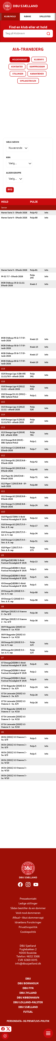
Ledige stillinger (28, 903)
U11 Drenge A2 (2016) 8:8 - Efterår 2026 (13, 498)
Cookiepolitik (28, 932)
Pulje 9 (33, 680)
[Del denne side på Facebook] (3, 1029)
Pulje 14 (33, 687)
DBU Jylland (28, 993)
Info (46, 213)
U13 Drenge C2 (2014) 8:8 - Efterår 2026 (13, 449)
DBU (28, 979)
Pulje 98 (33, 600)
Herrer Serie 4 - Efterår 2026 (14, 218)
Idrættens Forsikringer (28, 922)
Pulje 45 (33, 470)
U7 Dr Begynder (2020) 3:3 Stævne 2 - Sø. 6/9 (13, 687)
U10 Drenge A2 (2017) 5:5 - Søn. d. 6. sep (13, 526)
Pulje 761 (32, 434)
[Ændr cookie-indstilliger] (5, 1036)
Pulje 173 (32, 549)
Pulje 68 (33, 593)
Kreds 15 (34, 347)
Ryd (10, 190)
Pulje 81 (33, 270)
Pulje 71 (33, 477)
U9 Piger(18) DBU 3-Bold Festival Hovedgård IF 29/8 (13, 562)
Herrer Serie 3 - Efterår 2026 (14, 213)
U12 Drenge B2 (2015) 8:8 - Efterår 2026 (13, 469)
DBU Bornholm (28, 983)
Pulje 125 (32, 644)
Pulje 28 (33, 695)
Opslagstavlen (28, 81)
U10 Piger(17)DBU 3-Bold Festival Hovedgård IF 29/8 (13, 518)
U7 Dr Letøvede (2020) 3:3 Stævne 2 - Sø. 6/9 (13, 695)
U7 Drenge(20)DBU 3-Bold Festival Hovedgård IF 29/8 (13, 664)
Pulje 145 (32, 276)
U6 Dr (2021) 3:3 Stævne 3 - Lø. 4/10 (14, 761)
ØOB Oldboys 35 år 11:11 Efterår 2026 (12, 284)
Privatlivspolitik (28, 927)
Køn (8, 158)
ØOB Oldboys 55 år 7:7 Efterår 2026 (13, 355)
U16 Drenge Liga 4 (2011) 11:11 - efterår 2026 (13, 388)
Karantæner (37, 74)
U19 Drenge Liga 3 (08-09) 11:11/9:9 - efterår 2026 (13, 375)
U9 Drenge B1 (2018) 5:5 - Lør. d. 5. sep (13, 592)
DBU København (28, 998)
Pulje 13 (33, 562)
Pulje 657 (32, 421)
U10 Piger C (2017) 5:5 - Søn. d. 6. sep (12, 549)
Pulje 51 (33, 541)
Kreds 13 (34, 339)
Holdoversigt (19, 60)
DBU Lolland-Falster (28, 1002)
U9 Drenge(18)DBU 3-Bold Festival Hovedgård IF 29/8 (13, 569)
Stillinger (17, 74)
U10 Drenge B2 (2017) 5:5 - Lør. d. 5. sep (13, 533)
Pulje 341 (32, 375)
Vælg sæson (12, 142)
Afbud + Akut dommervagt (28, 918)
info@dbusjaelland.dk (28, 964)
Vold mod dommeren (28, 913)
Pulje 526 (32, 408)
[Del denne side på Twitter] (8, 1029)
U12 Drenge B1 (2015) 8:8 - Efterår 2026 (13, 462)
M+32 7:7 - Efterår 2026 (12, 277)
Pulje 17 (33, 526)
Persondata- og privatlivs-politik (28, 1021)
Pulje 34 (33, 534)
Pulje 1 (33, 396)
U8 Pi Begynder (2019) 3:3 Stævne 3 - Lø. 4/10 (13, 628)
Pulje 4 (33, 498)
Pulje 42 (33, 213)
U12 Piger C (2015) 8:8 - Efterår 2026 (14, 485)
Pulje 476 (32, 388)
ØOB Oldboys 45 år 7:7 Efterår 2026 (13, 339)
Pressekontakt (28, 899)
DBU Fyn (28, 988)
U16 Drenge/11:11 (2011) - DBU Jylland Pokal (13, 395)
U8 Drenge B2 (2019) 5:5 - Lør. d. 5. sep (13, 644)
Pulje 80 (33, 218)
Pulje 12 (33, 518)
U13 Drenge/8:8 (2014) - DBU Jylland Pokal (12, 441)
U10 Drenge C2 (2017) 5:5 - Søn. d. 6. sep (13, 541)
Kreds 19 (34, 362)
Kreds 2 (33, 284)
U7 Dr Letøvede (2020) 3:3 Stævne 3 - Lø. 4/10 (13, 718)
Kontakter (17, 67)
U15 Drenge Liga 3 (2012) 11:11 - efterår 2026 (13, 408)
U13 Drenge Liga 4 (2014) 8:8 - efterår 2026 (13, 434)
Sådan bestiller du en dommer (28, 908)
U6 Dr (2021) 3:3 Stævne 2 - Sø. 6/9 (14, 738)
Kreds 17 (34, 355)
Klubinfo (39, 60)
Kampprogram (37, 67)
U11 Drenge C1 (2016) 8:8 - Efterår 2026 (13, 505)
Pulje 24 (33, 506)
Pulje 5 (33, 585)
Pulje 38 (33, 613)
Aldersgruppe (13, 173)
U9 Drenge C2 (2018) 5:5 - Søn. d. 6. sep (13, 600)
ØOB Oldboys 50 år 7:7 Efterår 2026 (13, 347)
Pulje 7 (33, 449)
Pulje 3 (33, 569)
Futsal (28, 1012)
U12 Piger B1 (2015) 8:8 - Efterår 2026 (13, 477)
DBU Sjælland (28, 1007)
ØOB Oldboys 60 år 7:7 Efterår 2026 (13, 362)
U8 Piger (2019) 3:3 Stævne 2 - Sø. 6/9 (14, 613)
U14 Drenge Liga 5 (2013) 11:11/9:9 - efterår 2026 (13, 421)
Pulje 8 (33, 664)
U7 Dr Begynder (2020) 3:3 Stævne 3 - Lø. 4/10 (13, 710)
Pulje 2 (33, 672)
